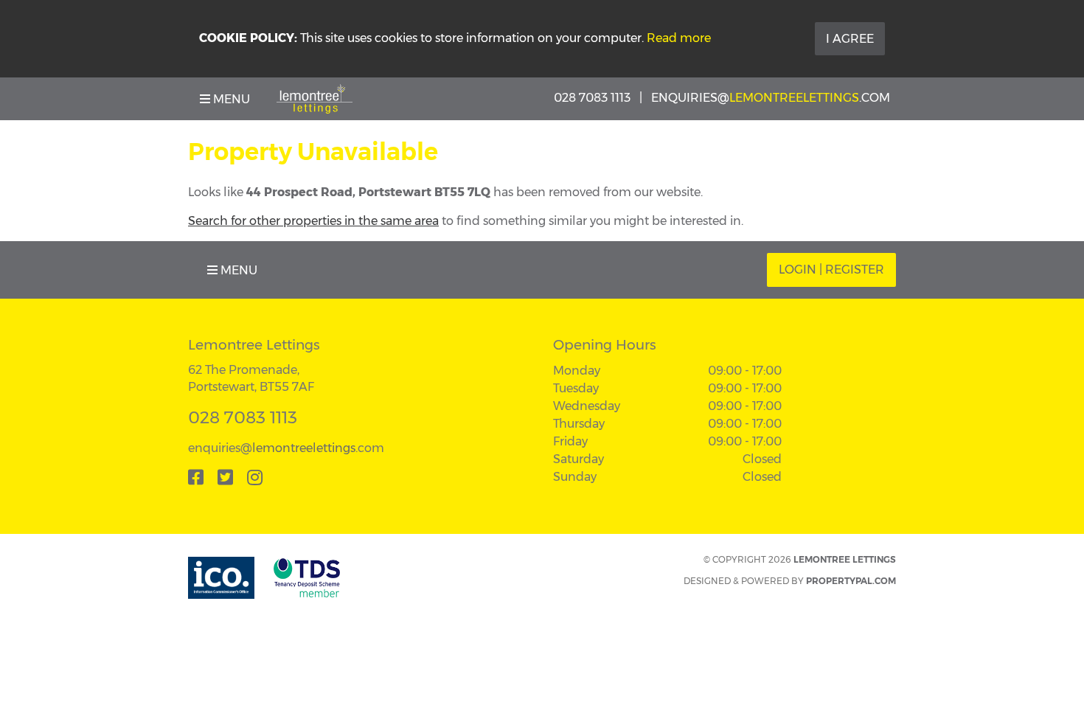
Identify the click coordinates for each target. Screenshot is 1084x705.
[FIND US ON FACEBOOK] (196, 477)
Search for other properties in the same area (313, 221)
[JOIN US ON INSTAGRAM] (255, 477)
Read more (679, 38)
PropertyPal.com (851, 580)
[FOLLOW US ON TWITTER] (225, 477)
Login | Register (831, 270)
